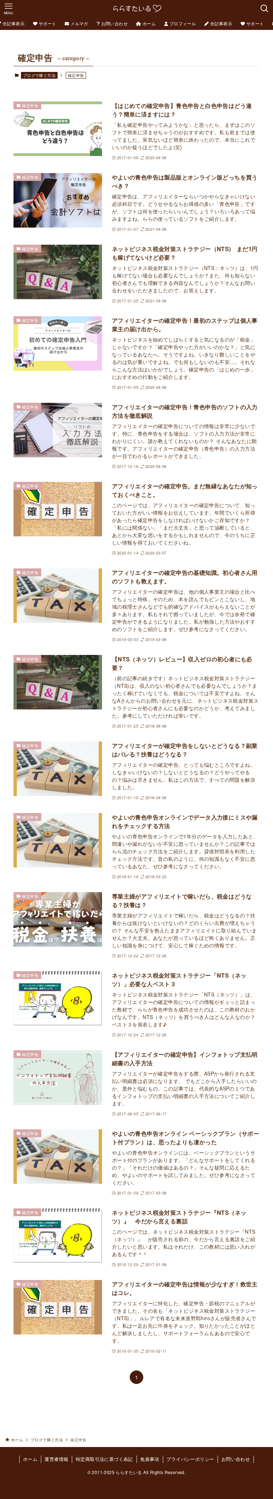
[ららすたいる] (136, 8)
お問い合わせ (235, 1459)
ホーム (30, 1459)
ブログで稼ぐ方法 (39, 75)
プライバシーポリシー (190, 1459)
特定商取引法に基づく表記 (104, 1459)
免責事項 (149, 1459)
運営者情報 (56, 1459)
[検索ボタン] (264, 8)
